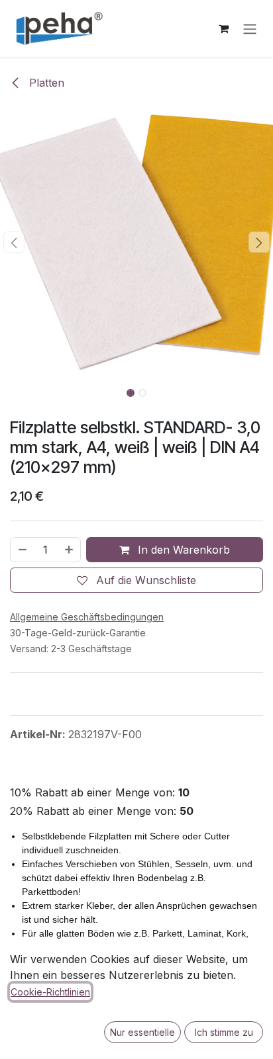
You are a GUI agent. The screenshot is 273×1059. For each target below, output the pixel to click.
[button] (13, 242)
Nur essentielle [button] (142, 1032)
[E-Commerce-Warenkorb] (223, 28)
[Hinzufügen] (69, 550)
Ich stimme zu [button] (224, 1032)
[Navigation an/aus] (250, 28)
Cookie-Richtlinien (50, 991)
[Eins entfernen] (22, 550)
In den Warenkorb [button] (182, 549)
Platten (45, 82)
